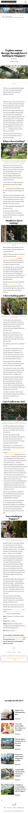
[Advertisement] (14, 34)
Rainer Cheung (14, 61)
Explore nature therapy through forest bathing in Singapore (13, 17)
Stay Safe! (14, 83)
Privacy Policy (9, 807)
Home (3, 16)
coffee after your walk (17, 609)
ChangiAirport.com (20, 807)
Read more (17, 718)
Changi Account (19, 639)
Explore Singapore (9, 16)
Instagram (12, 637)
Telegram (21, 637)
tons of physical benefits (13, 284)
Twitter (16, 637)
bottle (6, 128)
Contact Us (15, 807)
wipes (23, 126)
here (16, 630)
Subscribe (21, 5)
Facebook (6, 637)
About (5, 807)
